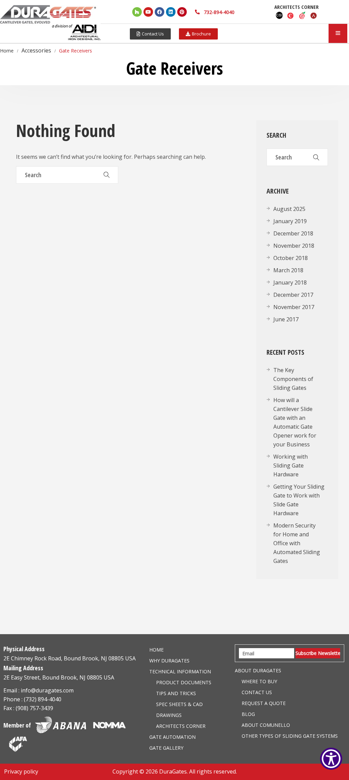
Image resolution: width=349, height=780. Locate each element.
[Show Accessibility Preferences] (331, 759)
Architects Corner (181, 726)
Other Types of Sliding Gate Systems (290, 736)
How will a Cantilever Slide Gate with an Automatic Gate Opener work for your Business (294, 422)
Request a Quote (264, 703)
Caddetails (291, 15)
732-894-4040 (219, 12)
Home (156, 649)
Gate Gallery (166, 748)
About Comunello (266, 725)
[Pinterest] (182, 12)
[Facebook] (159, 12)
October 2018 (290, 258)
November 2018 (293, 245)
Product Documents (183, 682)
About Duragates (258, 670)
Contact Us (257, 692)
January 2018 (290, 282)
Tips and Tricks (176, 693)
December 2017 (293, 295)
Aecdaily (302, 15)
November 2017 (293, 307)
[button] (150, 34)
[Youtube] (148, 12)
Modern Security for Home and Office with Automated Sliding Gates (296, 543)
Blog (248, 714)
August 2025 (289, 209)
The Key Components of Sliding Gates (293, 379)
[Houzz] (137, 12)
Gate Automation (172, 737)
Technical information (180, 671)
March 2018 (288, 270)
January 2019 (290, 221)
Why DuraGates (169, 660)
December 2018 (293, 233)
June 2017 (286, 319)
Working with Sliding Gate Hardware (290, 465)
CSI (279, 15)
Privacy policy (21, 771)
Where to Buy (259, 681)
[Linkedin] (171, 12)
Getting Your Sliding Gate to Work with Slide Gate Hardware (298, 500)
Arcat (314, 15)
